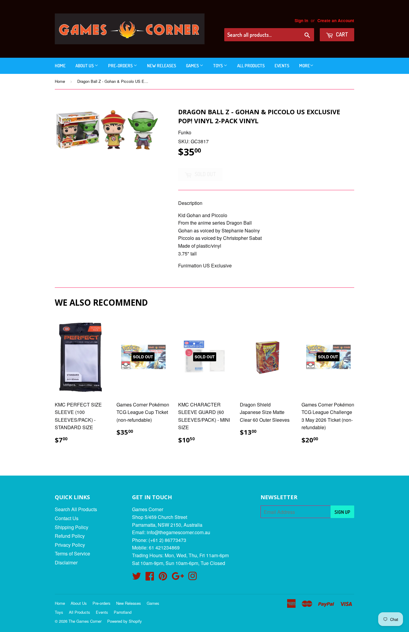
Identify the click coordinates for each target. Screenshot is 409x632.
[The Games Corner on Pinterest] (162, 577)
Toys (218, 65)
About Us (85, 65)
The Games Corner (85, 621)
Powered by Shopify (124, 621)
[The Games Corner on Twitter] (136, 577)
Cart (341, 34)
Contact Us (66, 518)
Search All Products (76, 509)
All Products (251, 65)
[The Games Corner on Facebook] (149, 577)
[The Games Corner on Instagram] (192, 577)
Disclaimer (66, 562)
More (304, 65)
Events (282, 65)
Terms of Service (72, 553)
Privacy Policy (70, 544)
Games (193, 65)
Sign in (301, 20)
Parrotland (122, 612)
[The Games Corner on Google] (178, 577)
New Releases (161, 65)
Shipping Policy (71, 527)
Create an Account (335, 20)
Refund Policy (70, 535)
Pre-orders (121, 65)
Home (60, 65)
